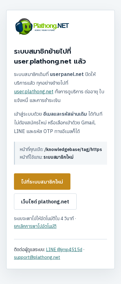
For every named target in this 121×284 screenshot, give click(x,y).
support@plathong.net (37, 257)
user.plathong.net (33, 91)
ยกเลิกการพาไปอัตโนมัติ (35, 226)
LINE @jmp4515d (64, 249)
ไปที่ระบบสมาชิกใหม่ (42, 182)
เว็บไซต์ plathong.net (45, 201)
